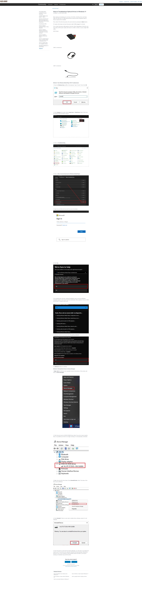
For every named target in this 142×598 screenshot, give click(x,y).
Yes (67, 561)
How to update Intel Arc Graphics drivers (79, 576)
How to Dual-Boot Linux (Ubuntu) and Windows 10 (60, 574)
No (74, 561)
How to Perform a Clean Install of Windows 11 (80, 573)
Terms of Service (74, 566)
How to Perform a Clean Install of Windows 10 (61, 577)
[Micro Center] (42, 4)
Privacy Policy (67, 566)
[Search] (93, 4)
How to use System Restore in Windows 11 (61, 579)
